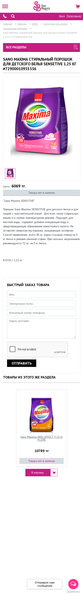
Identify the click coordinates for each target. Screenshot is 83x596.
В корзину (37, 472)
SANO (35, 23)
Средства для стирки (55, 23)
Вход (62, 15)
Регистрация (74, 15)
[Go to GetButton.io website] (73, 592)
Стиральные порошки (15, 28)
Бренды (22, 23)
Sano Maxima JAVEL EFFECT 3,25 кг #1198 (41, 438)
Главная (7, 23)
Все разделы (16, 47)
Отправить (22, 363)
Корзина (78, 6)
